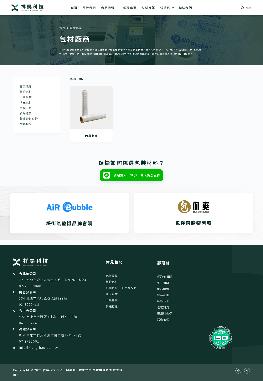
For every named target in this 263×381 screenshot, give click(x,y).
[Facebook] (238, 371)
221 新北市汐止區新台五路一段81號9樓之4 (53, 279)
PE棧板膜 (91, 136)
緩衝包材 (26, 92)
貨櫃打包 (26, 108)
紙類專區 (130, 7)
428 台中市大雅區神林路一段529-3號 (48, 316)
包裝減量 (163, 295)
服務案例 (163, 289)
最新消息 (163, 301)
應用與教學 (164, 313)
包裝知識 (163, 307)
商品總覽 (108, 7)
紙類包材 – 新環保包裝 (121, 288)
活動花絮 (163, 319)
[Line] (247, 371)
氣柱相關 (163, 283)
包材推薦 (148, 7)
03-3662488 (29, 304)
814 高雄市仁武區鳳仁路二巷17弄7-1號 (50, 335)
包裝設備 (26, 86)
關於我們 (89, 7)
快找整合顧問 (102, 370)
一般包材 (26, 97)
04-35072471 (30, 322)
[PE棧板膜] (91, 107)
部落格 (165, 7)
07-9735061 (29, 341)
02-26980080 (30, 286)
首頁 (74, 7)
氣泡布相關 (164, 276)
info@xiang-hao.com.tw (39, 347)
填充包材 (26, 102)
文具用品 (26, 124)
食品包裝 (26, 113)
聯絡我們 (185, 7)
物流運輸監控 (29, 118)
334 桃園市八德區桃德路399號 (43, 298)
